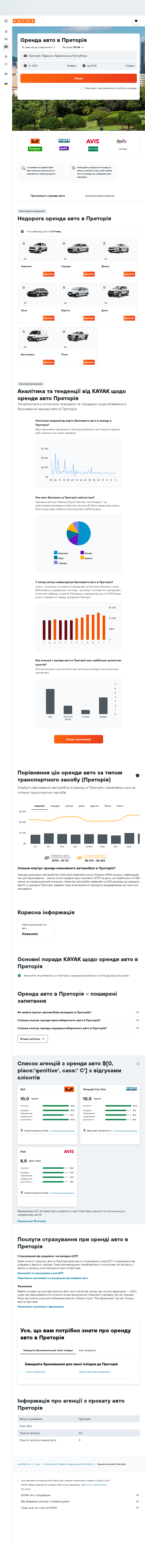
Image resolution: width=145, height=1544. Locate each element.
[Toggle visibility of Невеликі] (61, 553)
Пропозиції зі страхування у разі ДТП (40, 1273)
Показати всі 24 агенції (32, 1221)
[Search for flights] (6, 31)
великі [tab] (69, 805)
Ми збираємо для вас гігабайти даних (45, 1501)
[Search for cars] (6, 46)
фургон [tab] (94, 805)
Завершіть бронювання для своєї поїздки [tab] (48, 1350)
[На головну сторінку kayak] (24, 21)
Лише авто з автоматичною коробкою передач (111, 88)
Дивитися (49, 274)
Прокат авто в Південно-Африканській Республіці (68, 1464)
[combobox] (38, 47)
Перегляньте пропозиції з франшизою (41, 1306)
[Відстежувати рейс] (6, 64)
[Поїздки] (6, 74)
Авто (37, 1464)
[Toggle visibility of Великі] (86, 553)
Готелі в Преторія (35, 1371)
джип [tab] (82, 805)
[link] (78, 739)
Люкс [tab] (120, 805)
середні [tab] (55, 805)
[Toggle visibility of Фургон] (86, 558)
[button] (6, 21)
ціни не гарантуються (95, 1484)
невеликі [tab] (39, 805)
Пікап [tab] (108, 805)
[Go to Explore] (6, 56)
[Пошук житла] (6, 39)
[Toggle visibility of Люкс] (59, 558)
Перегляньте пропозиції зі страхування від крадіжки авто (53, 1278)
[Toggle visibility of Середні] (60, 563)
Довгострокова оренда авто (95, 1371)
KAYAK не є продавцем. (36, 1495)
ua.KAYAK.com (24, 1464)
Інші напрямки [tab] (87, 1350)
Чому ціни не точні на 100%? (39, 1507)
